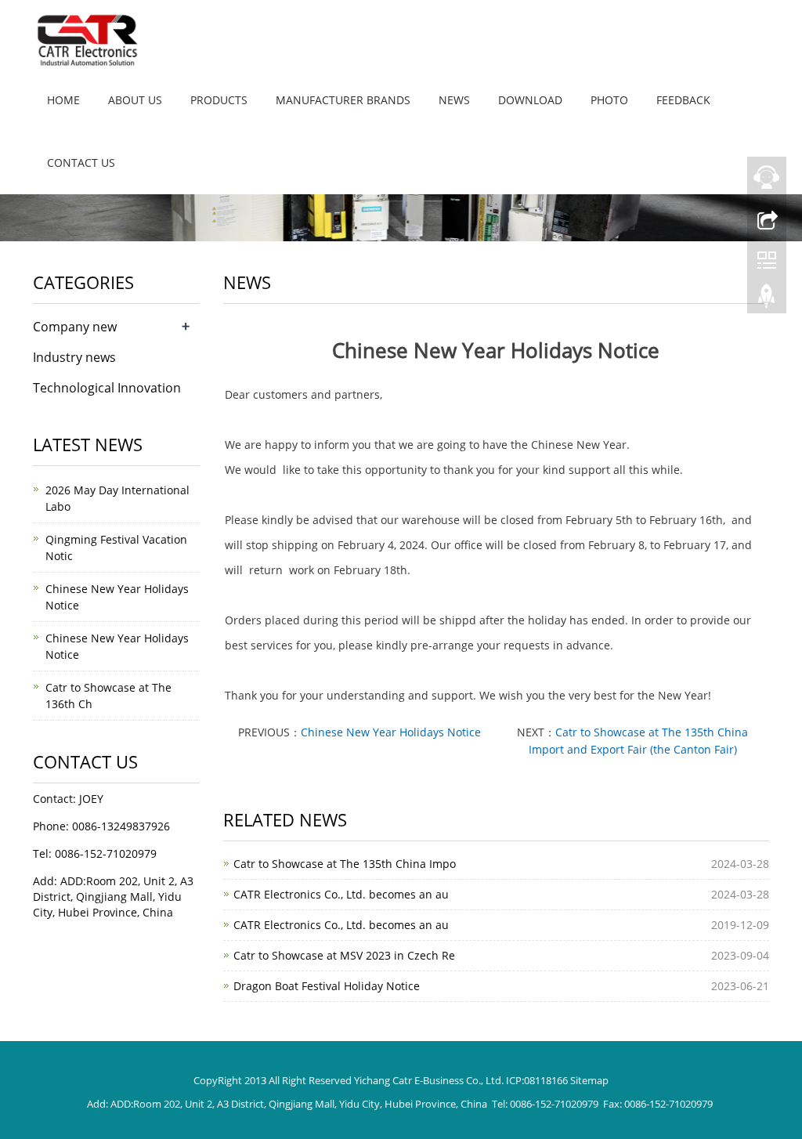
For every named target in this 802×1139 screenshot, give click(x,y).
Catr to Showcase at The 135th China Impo (344, 863)
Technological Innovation (107, 387)
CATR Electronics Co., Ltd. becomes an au (341, 894)
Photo (609, 99)
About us (135, 99)
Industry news (74, 357)
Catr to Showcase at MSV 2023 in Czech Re (344, 955)
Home (63, 99)
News (454, 99)
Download (530, 99)
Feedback (683, 99)
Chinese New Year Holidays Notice (391, 732)
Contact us (81, 162)
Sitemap (589, 1080)
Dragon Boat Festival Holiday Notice (326, 985)
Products (218, 99)
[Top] (766, 300)
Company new (75, 326)
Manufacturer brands (343, 99)
